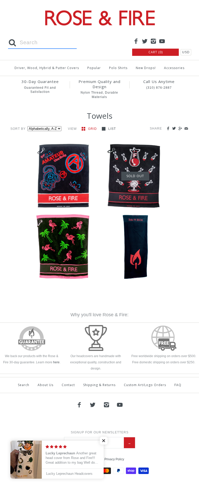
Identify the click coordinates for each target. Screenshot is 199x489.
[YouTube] (162, 41)
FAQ (177, 385)
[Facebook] (136, 41)
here (56, 362)
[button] (57, 172)
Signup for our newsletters (100, 432)
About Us (45, 385)
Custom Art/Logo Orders (145, 385)
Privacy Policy (114, 459)
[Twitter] (145, 41)
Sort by (18, 129)
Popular (94, 68)
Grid (93, 129)
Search (23, 385)
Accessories (174, 68)
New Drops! (146, 68)
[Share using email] (186, 128)
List (112, 129)
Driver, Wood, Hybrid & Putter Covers (47, 68)
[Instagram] (153, 41)
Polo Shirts (118, 68)
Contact (68, 385)
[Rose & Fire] (99, 8)
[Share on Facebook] (168, 128)
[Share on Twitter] (174, 128)
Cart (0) (155, 52)
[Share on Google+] (179, 128)
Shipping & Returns (99, 385)
